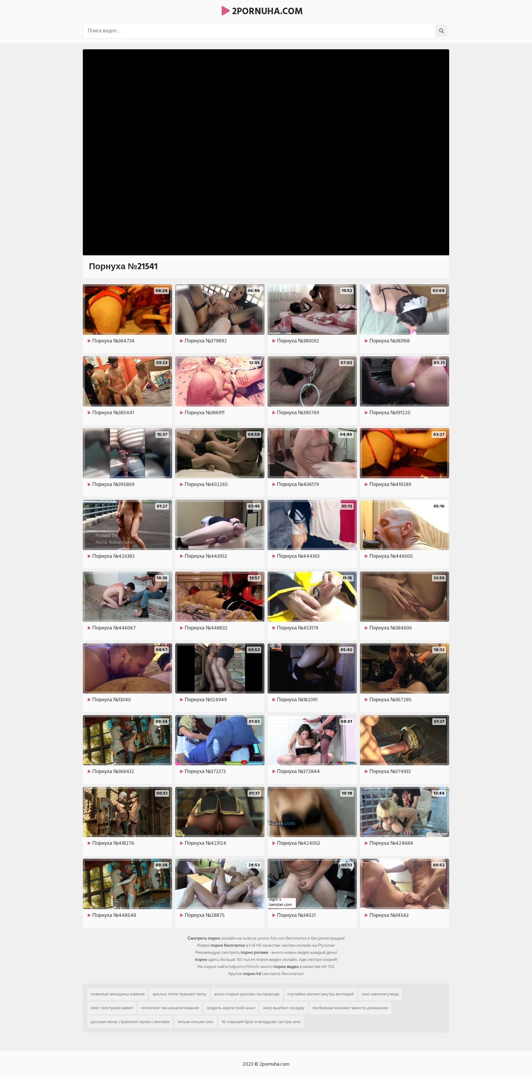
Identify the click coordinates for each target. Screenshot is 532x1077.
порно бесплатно (228, 945)
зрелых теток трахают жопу (179, 994)
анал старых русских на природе (247, 994)
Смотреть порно (203, 938)
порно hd (252, 973)
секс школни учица (380, 994)
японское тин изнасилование (170, 1007)
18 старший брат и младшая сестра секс (261, 1021)
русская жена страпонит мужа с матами (130, 1021)
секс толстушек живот (112, 1007)
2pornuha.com (266, 11)
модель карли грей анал (231, 1007)
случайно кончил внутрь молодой (320, 994)
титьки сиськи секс (195, 1021)
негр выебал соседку (283, 1007)
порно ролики (254, 952)
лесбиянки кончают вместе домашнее (350, 1007)
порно (201, 959)
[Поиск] (441, 31)
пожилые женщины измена (118, 994)
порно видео (286, 966)
